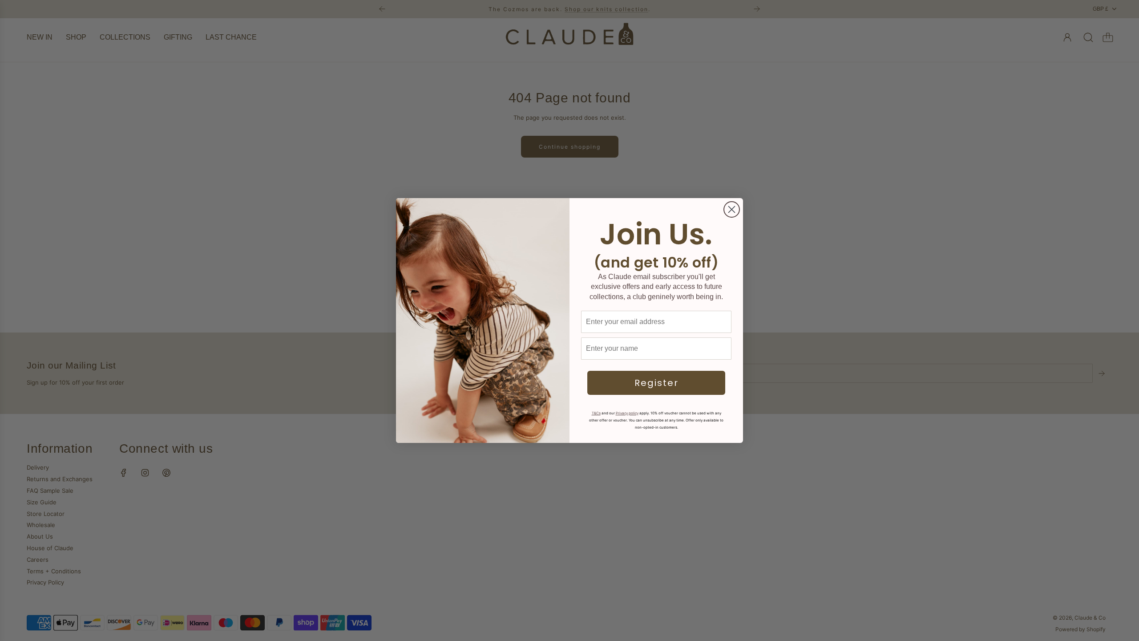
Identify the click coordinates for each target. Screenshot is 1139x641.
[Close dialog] (731, 209)
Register (656, 383)
